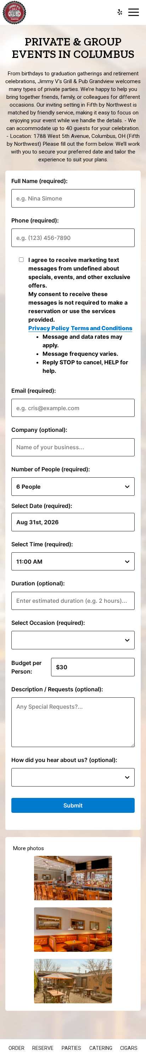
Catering (100, 1048)
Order (16, 1048)
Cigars (128, 1048)
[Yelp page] (120, 12)
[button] (73, 878)
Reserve (43, 1048)
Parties (71, 1048)
